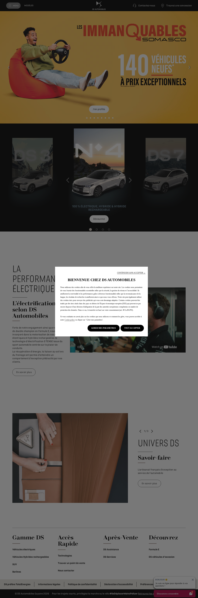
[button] (131, 273)
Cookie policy (70, 320)
